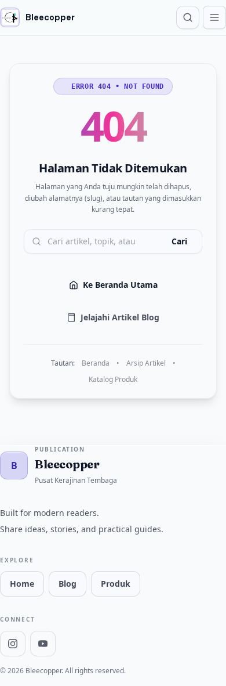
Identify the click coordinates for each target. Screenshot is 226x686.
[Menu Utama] (214, 17)
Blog (67, 583)
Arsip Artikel (146, 363)
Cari (179, 241)
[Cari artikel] (187, 17)
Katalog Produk (113, 379)
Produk (115, 583)
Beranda (96, 363)
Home (22, 583)
